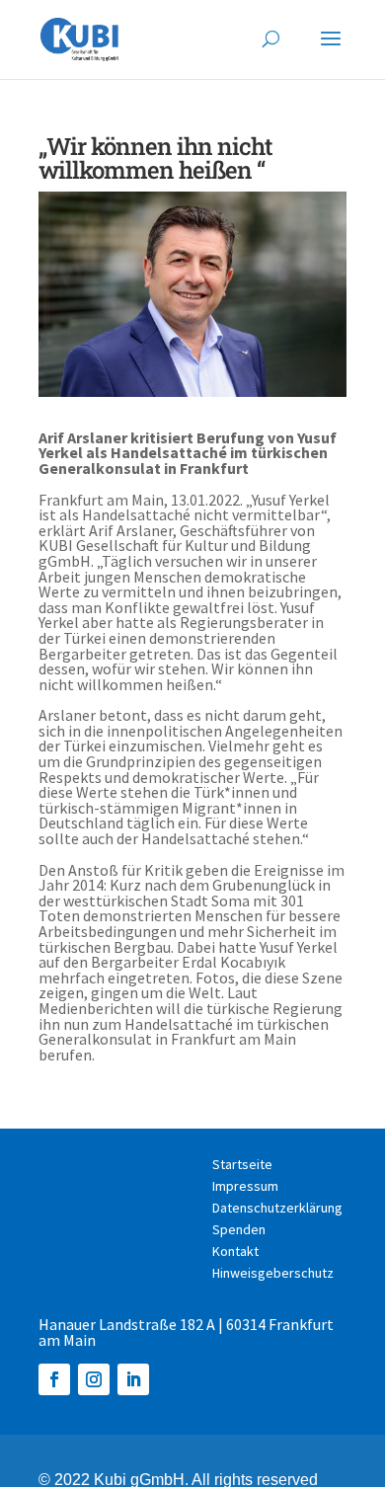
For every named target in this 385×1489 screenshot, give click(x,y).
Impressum (245, 1187)
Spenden (239, 1230)
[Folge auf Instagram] (94, 1379)
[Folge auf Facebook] (54, 1379)
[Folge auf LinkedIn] (133, 1379)
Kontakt (235, 1252)
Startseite (242, 1165)
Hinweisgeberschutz (273, 1274)
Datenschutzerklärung (277, 1208)
